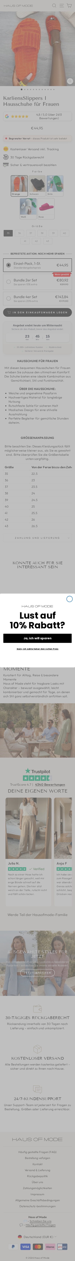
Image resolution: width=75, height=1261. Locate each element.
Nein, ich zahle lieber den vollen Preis (37, 648)
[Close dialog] (69, 599)
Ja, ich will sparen (37, 638)
